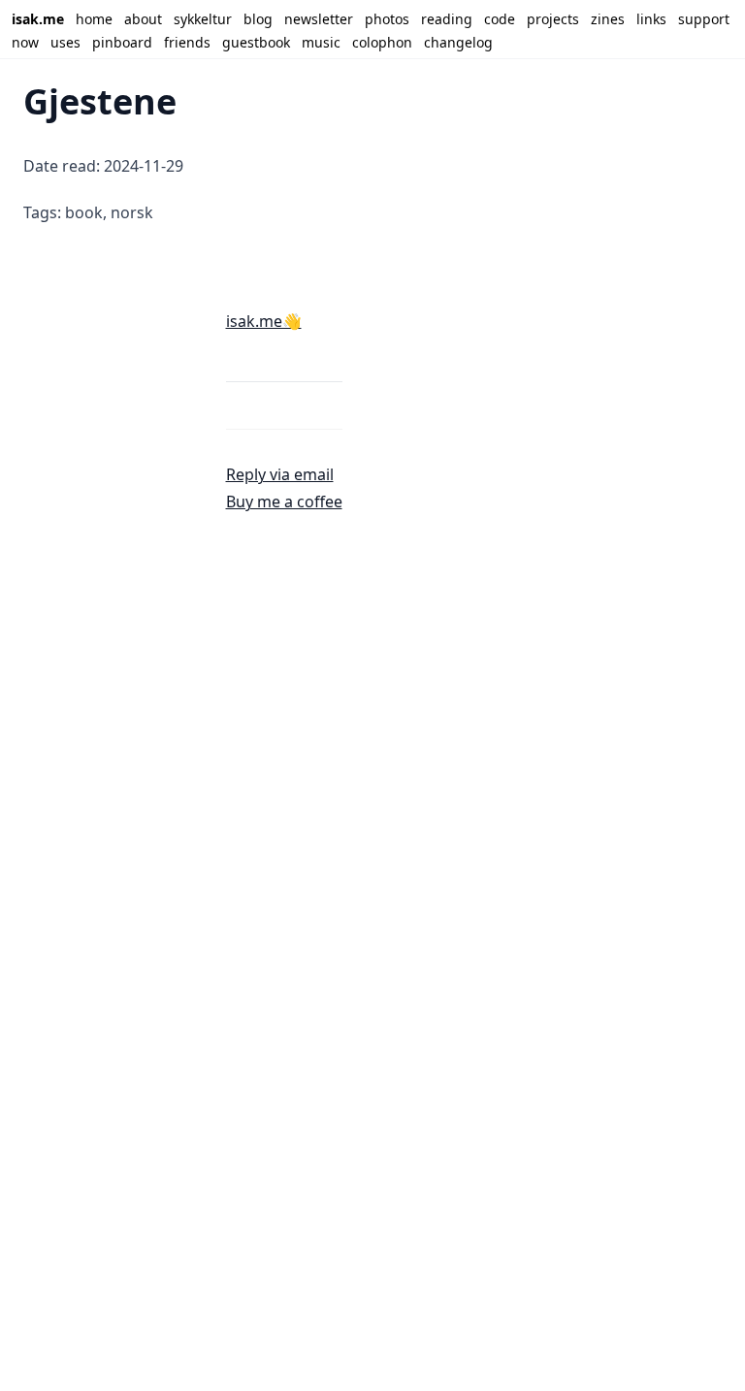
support (703, 19)
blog (258, 19)
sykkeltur (203, 19)
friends (187, 42)
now (25, 42)
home (94, 19)
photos (387, 19)
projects (553, 19)
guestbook (256, 42)
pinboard (122, 42)
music (321, 42)
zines (608, 19)
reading (446, 19)
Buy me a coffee (284, 501)
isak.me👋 (264, 321)
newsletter (318, 19)
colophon (382, 42)
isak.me (38, 19)
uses (65, 42)
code (499, 19)
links (651, 19)
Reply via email (280, 474)
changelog (458, 42)
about (143, 19)
